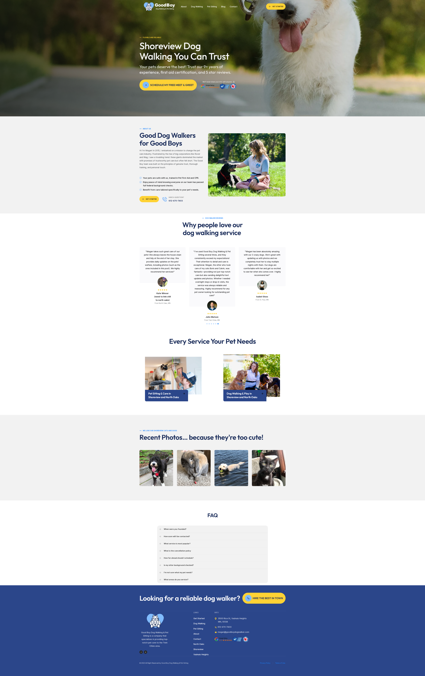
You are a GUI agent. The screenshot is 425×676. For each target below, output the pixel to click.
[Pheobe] (156, 468)
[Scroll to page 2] (209, 323)
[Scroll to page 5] (216, 323)
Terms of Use (280, 663)
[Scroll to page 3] (211, 323)
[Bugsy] (194, 468)
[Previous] (144, 287)
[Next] (281, 287)
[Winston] (231, 468)
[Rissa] (269, 468)
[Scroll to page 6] (218, 323)
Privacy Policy (265, 663)
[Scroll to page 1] (206, 323)
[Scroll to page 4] (213, 323)
